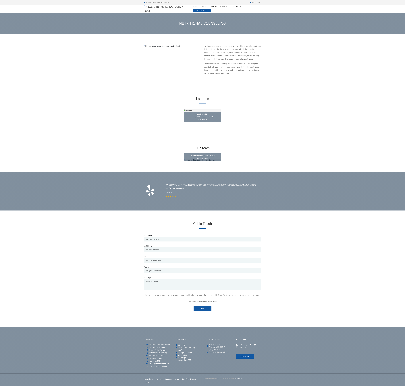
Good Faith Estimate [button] (189, 379)
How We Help (237, 7)
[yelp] (246, 345)
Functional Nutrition (157, 355)
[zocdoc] (237, 347)
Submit (202, 309)
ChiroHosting (238, 378)
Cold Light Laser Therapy (159, 364)
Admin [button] (147, 382)
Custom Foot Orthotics (158, 366)
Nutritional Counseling (158, 353)
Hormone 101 (154, 361)
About (203, 7)
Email (146, 256)
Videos (214, 7)
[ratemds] (255, 345)
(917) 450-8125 (256, 2)
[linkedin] (245, 347)
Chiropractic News (185, 352)
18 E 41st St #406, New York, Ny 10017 (157, 2)
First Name (148, 235)
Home (195, 7)
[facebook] (242, 345)
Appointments (202, 11)
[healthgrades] (251, 345)
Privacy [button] (177, 379)
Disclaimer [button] (168, 379)
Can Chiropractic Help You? (186, 348)
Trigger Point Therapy (157, 350)
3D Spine (181, 345)
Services (223, 7)
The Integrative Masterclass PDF (184, 358)
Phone (146, 267)
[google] (237, 345)
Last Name (148, 246)
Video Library (183, 355)
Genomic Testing (155, 358)
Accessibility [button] (149, 379)
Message (147, 277)
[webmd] (241, 347)
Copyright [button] (159, 379)
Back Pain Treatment (157, 347)
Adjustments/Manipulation (159, 345)
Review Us (245, 356)
